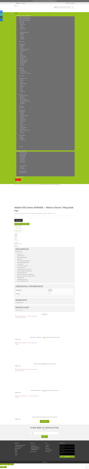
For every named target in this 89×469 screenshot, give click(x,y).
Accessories (21, 146)
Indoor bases (22, 167)
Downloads (16, 246)
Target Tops (22, 65)
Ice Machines (22, 38)
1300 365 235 (18, 3)
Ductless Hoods (21, 107)
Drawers (21, 82)
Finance (23, 3)
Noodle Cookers (22, 24)
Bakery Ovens (22, 111)
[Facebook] (1, 11)
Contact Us (47, 445)
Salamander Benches (23, 83)
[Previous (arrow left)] (1, 467)
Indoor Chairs (22, 158)
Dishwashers (22, 69)
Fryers (21, 53)
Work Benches (21, 106)
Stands (21, 87)
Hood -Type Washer (23, 71)
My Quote (73, 3)
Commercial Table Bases (23, 165)
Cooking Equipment (22, 110)
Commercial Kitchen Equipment (23, 15)
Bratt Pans (21, 114)
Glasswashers (22, 70)
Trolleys (21, 90)
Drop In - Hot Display (23, 99)
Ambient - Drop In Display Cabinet (24, 18)
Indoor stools (22, 159)
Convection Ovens (23, 119)
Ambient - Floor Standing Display (24, 20)
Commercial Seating (22, 155)
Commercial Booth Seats (23, 152)
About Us (47, 446)
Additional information (18, 243)
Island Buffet (22, 103)
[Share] (1, 20)
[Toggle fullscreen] (8, 464)
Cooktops (21, 122)
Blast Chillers (22, 33)
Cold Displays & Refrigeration (24, 32)
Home (15, 184)
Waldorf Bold (17, 240)
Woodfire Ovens (22, 139)
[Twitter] (1, 14)
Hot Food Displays (23, 57)
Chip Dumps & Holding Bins (25, 49)
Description (16, 242)
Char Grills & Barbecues (24, 115)
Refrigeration (22, 37)
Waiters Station (22, 91)
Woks (21, 29)
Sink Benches (22, 86)
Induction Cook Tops (23, 61)
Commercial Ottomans (22, 154)
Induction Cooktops (23, 127)
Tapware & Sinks (22, 41)
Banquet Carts (22, 98)
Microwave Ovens (23, 62)
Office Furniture (17, 448)
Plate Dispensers (21, 75)
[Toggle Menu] (16, 13)
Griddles (21, 54)
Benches (21, 79)
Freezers (21, 36)
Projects (18, 178)
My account (47, 448)
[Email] (1, 17)
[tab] (44, 242)
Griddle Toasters (22, 124)
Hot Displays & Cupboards (23, 95)
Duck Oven (22, 23)
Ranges (21, 131)
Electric (49, 293)
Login (68, 3)
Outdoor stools (22, 162)
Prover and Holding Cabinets (25, 130)
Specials (18, 179)
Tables (21, 88)
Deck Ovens (22, 138)
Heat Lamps (21, 94)
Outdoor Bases (22, 168)
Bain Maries (22, 45)
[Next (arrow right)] (5, 467)
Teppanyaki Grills (23, 28)
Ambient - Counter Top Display (24, 17)
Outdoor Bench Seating (23, 172)
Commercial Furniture (18, 446)
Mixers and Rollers (22, 135)
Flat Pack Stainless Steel (23, 78)
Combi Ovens (22, 118)
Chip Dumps (22, 116)
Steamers (21, 25)
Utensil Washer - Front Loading (25, 73)
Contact (18, 182)
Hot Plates (21, 58)
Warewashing (21, 67)
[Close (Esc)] (1, 464)
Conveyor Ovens (23, 50)
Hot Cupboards (22, 102)
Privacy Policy (48, 451)
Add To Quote (18, 220)
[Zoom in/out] (12, 464)
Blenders (21, 46)
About (16, 453)
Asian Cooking (21, 21)
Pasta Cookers (22, 128)
